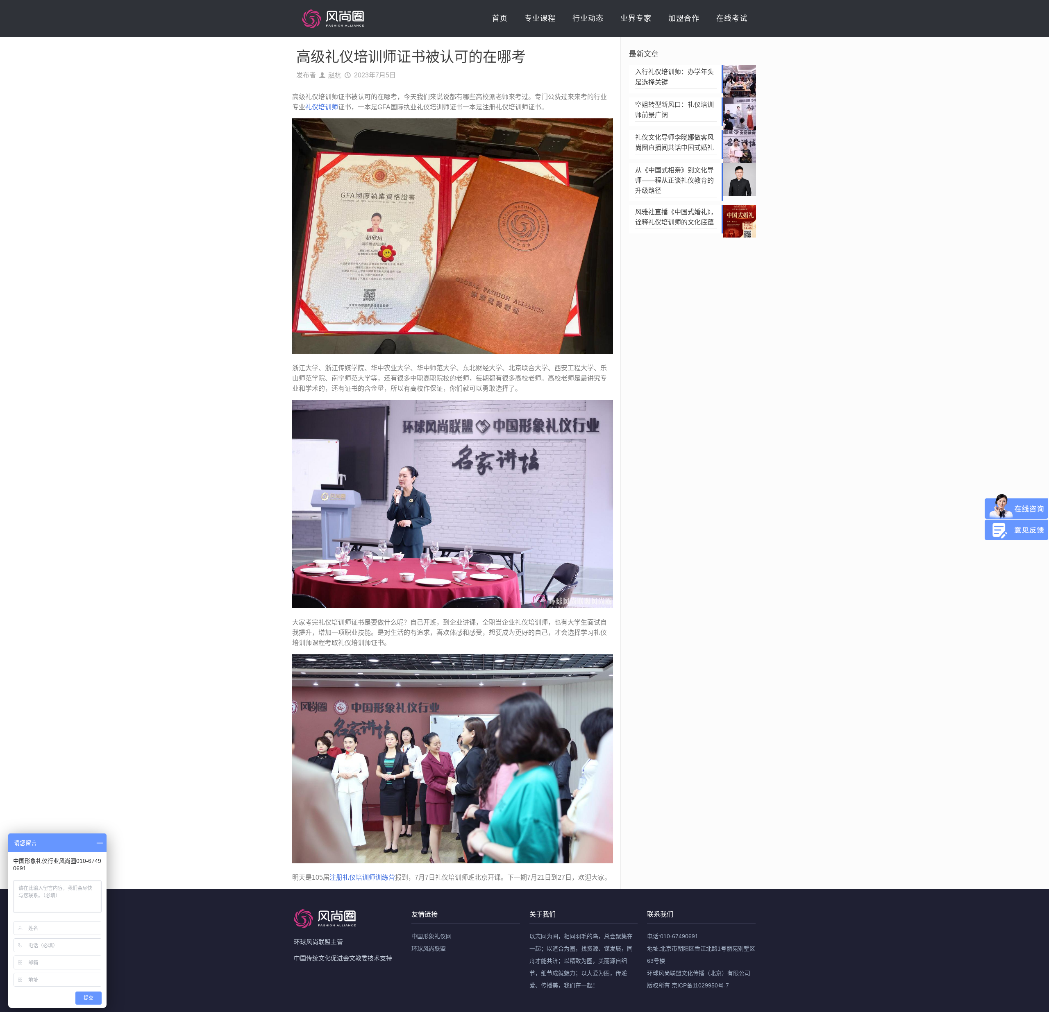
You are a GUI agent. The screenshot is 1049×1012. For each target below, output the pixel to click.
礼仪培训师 (321, 107)
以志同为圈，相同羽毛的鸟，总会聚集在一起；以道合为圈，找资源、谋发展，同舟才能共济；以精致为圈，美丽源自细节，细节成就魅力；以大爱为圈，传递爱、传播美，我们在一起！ (581, 961)
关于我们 (542, 914)
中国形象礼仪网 (431, 936)
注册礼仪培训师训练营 (362, 877)
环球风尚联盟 (428, 948)
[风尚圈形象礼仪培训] (333, 18)
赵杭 (334, 75)
